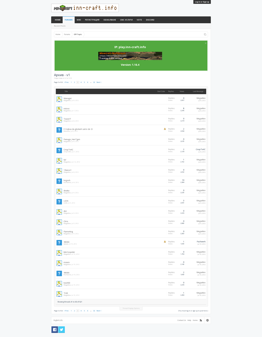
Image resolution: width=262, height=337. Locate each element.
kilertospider (69, 252)
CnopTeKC (68, 149)
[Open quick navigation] (205, 34)
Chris (66, 221)
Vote (139, 19)
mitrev (66, 108)
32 (94, 82)
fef (65, 159)
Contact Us (181, 320)
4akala (66, 241)
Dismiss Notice (206, 43)
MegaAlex (67, 100)
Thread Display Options (131, 308)
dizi (65, 211)
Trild (66, 293)
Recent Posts (60, 26)
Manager (68, 98)
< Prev (66, 82)
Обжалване (109, 19)
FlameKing (68, 231)
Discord (150, 19)
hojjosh (67, 180)
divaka (66, 190)
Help (189, 320)
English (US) (58, 320)
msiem (67, 262)
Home (58, 19)
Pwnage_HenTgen (72, 139)
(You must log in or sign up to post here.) (193, 311)
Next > (99, 82)
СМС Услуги (126, 19)
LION (66, 200)
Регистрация (92, 19)
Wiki (79, 19)
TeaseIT (67, 118)
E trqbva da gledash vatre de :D (78, 129)
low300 (67, 282)
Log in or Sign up (202, 2)
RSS (201, 320)
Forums (69, 19)
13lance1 (68, 170)
